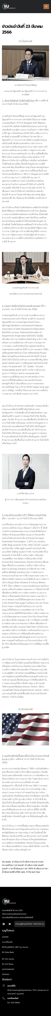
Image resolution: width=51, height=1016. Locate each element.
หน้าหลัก (5, 937)
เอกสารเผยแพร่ (8, 969)
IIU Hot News (7, 964)
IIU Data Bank (8, 952)
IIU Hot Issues (8, 959)
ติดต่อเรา (5, 974)
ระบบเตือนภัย (7, 942)
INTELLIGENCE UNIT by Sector (15, 947)
